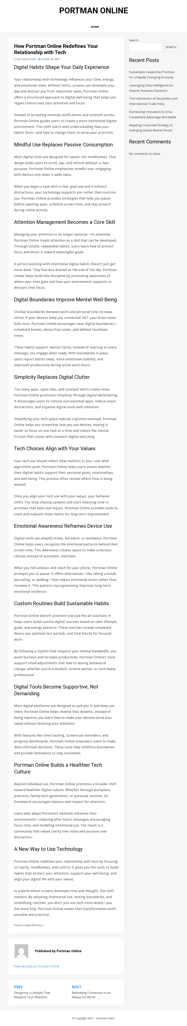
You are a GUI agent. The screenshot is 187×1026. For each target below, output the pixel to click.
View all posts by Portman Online (36, 966)
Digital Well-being (33, 925)
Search (133, 40)
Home (95, 27)
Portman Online (93, 10)
